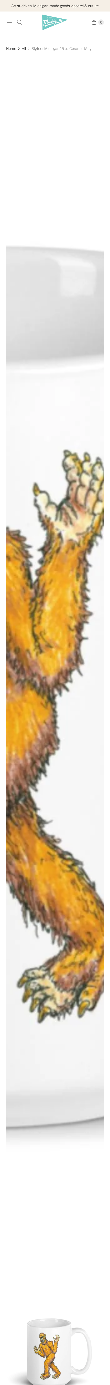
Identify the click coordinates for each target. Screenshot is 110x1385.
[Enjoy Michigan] (55, 22)
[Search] (19, 22)
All (24, 48)
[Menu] (9, 22)
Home (11, 48)
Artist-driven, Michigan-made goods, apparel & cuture (55, 6)
